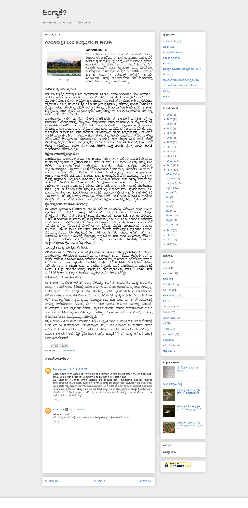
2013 (170, 230)
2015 (170, 165)
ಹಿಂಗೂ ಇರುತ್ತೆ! (169, 317)
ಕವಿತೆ (165, 267)
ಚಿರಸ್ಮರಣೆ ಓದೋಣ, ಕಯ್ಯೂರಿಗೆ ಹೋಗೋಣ (182, 68)
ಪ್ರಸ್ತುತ (59, 350)
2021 (170, 137)
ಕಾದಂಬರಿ (167, 273)
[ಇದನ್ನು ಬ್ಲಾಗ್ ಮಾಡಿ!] (56, 346)
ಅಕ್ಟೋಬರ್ (171, 183)
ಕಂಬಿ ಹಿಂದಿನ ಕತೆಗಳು (172, 52)
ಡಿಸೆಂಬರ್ (170, 174)
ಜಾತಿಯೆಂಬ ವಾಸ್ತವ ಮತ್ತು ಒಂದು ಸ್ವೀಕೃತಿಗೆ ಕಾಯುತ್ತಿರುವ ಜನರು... (190, 425)
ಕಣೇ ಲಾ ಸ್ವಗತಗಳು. (172, 58)
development (69, 350)
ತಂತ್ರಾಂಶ (167, 339)
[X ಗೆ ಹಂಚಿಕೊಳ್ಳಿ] (59, 346)
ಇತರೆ (165, 279)
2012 (170, 235)
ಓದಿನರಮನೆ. (169, 46)
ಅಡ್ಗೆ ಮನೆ (167, 350)
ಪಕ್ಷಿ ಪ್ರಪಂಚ (168, 306)
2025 (170, 119)
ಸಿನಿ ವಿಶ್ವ (166, 91)
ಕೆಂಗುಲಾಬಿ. (168, 63)
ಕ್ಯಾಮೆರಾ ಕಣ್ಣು (169, 334)
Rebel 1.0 (168, 96)
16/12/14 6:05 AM (77, 409)
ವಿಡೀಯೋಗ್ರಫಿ (169, 345)
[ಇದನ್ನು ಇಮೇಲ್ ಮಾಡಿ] (53, 346)
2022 (170, 133)
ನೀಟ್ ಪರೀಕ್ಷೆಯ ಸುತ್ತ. (173, 384)
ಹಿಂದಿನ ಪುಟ (146, 481)
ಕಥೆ (164, 301)
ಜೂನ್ (169, 201)
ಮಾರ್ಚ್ (170, 215)
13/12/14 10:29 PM (77, 369)
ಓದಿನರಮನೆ (168, 284)
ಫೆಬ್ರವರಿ (170, 220)
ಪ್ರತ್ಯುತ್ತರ (56, 399)
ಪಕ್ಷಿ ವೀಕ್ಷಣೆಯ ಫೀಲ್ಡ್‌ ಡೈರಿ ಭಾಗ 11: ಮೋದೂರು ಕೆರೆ (188, 391)
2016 (170, 160)
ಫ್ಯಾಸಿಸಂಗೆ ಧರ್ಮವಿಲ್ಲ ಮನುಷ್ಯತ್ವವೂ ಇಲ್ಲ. (181, 80)
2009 (170, 244)
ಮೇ (168, 206)
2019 (170, 147)
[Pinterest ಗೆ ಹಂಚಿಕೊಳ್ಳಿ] (66, 346)
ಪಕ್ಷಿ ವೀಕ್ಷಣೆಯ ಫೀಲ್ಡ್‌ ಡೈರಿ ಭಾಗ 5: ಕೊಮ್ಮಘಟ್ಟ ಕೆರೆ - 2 (189, 408)
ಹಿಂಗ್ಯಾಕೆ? (54, 12)
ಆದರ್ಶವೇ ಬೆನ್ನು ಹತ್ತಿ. (172, 41)
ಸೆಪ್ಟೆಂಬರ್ (170, 187)
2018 (170, 151)
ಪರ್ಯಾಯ (168, 74)
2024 (170, 123)
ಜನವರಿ (169, 224)
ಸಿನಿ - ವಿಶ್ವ (167, 290)
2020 (170, 142)
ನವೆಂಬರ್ (170, 178)
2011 (170, 239)
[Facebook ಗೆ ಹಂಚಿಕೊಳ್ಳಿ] (62, 346)
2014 (170, 170)
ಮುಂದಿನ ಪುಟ (52, 481)
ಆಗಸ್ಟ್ (169, 192)
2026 (170, 114)
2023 (170, 128)
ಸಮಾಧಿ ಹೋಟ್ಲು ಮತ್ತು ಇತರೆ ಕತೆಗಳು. (180, 85)
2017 (170, 156)
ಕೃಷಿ (164, 323)
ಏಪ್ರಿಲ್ (169, 210)
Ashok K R (58, 409)
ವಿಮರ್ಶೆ (166, 312)
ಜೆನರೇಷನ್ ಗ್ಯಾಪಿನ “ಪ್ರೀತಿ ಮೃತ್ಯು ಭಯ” (188, 369)
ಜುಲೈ (168, 197)
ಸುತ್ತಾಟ (166, 328)
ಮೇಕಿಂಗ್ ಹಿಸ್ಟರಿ (170, 295)
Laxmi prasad (60, 369)
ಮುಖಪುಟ (99, 481)
